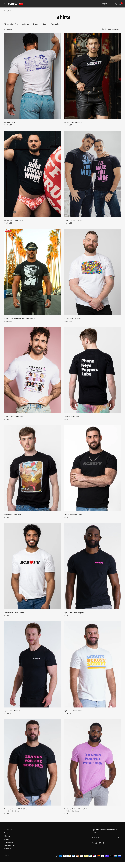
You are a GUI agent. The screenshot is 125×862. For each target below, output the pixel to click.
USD (6, 856)
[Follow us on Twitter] (100, 843)
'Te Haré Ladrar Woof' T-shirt (14, 220)
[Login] (116, 4)
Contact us (7, 833)
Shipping (7, 836)
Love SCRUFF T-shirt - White (14, 613)
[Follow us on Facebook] (104, 843)
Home (5, 11)
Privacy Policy (8, 842)
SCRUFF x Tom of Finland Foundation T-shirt (19, 318)
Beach (45, 24)
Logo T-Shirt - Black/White (13, 711)
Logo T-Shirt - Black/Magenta (74, 613)
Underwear (25, 24)
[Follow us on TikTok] (96, 843)
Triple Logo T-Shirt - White (73, 711)
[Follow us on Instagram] (93, 843)
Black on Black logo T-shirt (73, 515)
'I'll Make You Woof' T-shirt (73, 220)
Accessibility (8, 848)
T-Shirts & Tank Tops (11, 24)
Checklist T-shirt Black (71, 416)
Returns (6, 839)
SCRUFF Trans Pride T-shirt (73, 122)
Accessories (55, 24)
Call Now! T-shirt (9, 122)
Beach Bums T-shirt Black (13, 515)
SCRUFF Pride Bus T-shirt (72, 318)
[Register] (119, 837)
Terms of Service (9, 845)
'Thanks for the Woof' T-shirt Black (16, 809)
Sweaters (36, 24)
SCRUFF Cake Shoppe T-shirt (14, 416)
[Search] (112, 4)
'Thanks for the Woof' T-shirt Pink (75, 809)
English (104, 4)
